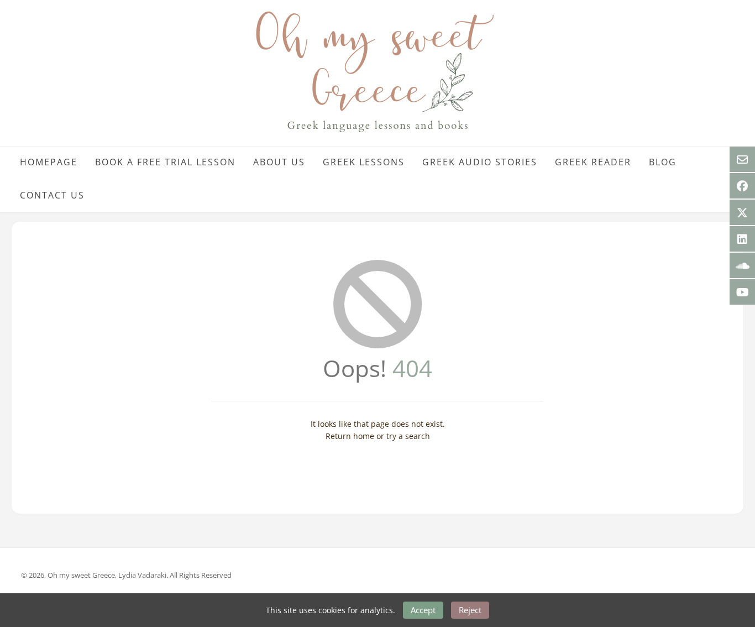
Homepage (48, 162)
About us (279, 162)
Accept (423, 609)
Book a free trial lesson (165, 162)
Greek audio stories (479, 162)
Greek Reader (593, 162)
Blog (663, 162)
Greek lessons (364, 162)
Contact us (52, 195)
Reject (470, 609)
